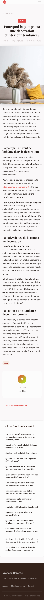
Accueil (5, 13)
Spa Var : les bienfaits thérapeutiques (21, 453)
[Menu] (39, 2)
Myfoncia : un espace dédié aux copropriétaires (19, 513)
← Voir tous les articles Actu (14, 405)
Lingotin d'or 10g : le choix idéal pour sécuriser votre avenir (21, 446)
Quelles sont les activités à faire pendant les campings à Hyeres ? (19, 521)
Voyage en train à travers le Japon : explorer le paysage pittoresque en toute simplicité (20, 437)
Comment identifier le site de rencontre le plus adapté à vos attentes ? (22, 531)
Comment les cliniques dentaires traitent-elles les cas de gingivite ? (20, 483)
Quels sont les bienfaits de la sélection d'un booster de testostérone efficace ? (22, 540)
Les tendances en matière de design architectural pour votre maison (21, 548)
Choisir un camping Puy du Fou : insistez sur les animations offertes (20, 492)
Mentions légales (18, 586)
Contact (31, 586)
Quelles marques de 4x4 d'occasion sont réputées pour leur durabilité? (20, 467)
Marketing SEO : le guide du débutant (22, 507)
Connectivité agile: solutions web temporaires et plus (20, 500)
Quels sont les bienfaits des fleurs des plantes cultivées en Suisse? (22, 475)
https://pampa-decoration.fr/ (15, 187)
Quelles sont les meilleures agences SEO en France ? (21, 459)
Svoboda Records (12, 572)
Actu (12, 13)
